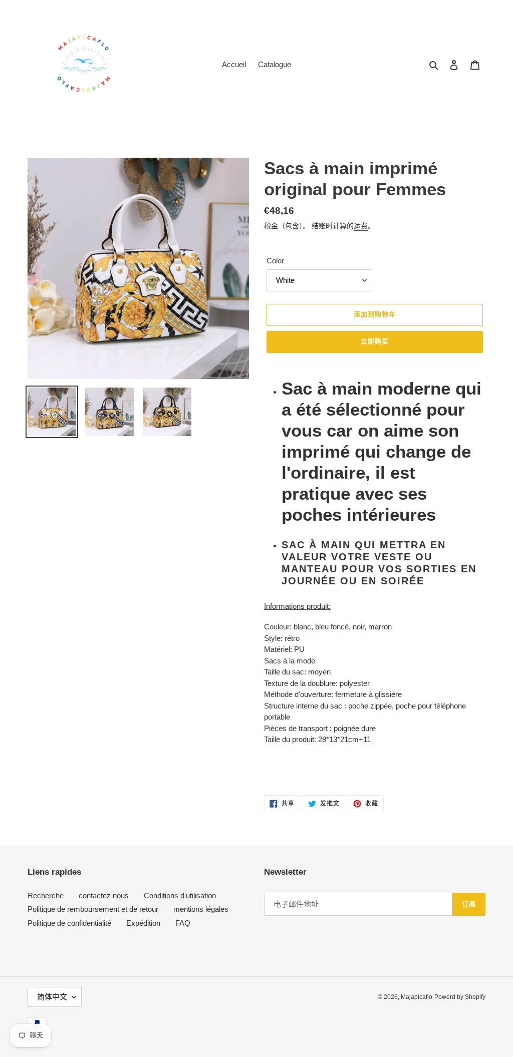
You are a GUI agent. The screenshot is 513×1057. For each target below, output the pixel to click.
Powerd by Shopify (459, 996)
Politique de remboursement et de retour (93, 909)
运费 (361, 226)
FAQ (182, 923)
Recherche (46, 895)
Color (275, 260)
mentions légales (200, 909)
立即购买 (375, 341)
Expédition (143, 923)
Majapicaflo (416, 996)
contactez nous (104, 895)
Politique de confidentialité (69, 923)
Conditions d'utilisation (180, 895)
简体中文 (52, 996)
